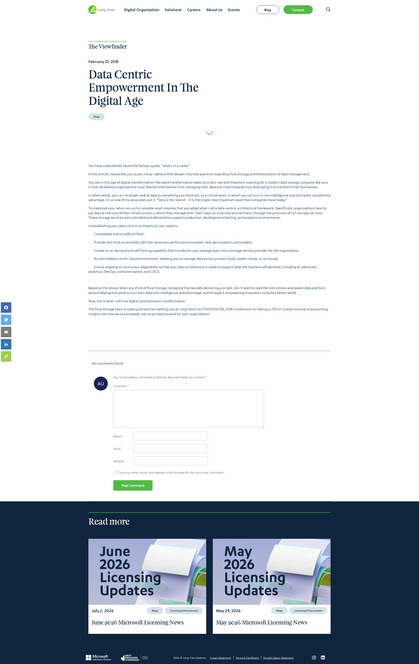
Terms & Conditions (247, 657)
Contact (298, 10)
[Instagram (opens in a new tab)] (314, 657)
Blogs (96, 116)
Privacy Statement (220, 657)
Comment (121, 386)
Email (117, 448)
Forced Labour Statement (278, 657)
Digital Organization (141, 9)
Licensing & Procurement (184, 610)
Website (118, 461)
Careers (194, 9)
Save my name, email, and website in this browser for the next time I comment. (171, 472)
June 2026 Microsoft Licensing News (138, 622)
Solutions (173, 9)
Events (234, 9)
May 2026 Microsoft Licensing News (261, 622)
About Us (214, 9)
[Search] (328, 9)
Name (118, 436)
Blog (267, 10)
